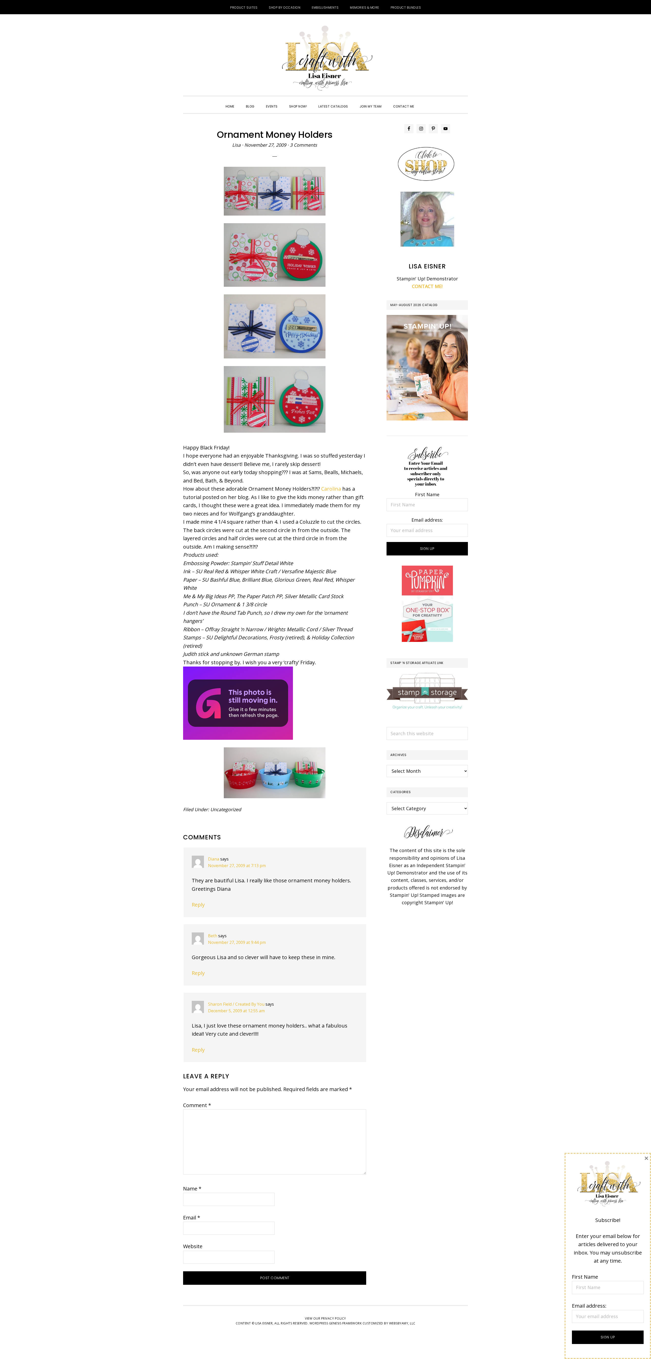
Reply (198, 904)
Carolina (331, 488)
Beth (212, 936)
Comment (197, 1105)
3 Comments (303, 145)
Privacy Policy (333, 1318)
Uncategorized (225, 809)
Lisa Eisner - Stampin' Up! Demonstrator (325, 58)
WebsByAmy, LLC (402, 1323)
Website (192, 1246)
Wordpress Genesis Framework (335, 1323)
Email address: (427, 520)
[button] (426, 102)
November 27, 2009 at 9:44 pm (237, 942)
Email (191, 1217)
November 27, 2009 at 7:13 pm (237, 865)
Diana (213, 859)
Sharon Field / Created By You (236, 1004)
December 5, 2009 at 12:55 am (236, 1011)
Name (192, 1188)
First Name (427, 494)
